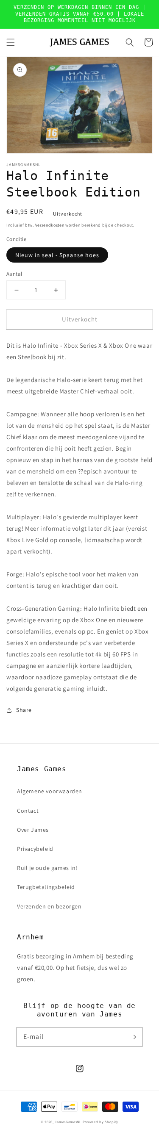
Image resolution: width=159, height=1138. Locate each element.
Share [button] (24, 710)
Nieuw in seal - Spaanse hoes (57, 255)
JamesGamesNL (68, 1121)
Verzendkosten (49, 225)
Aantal (14, 273)
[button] (10, 42)
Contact (28, 810)
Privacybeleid (35, 849)
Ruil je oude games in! (47, 868)
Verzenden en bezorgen (49, 906)
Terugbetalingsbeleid (46, 887)
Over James (33, 829)
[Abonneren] (132, 1036)
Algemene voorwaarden (49, 791)
